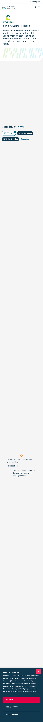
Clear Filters (26, 139)
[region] (21, 695)
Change (21, 127)
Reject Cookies (12, 714)
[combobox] (19, 67)
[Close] (38, 671)
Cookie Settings (12, 707)
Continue (9, 700)
